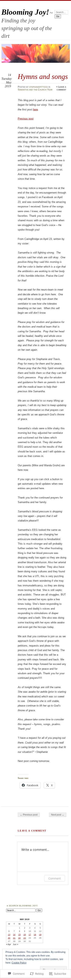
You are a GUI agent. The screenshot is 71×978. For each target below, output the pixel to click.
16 (24, 934)
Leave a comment (61, 88)
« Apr (8, 944)
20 (9, 938)
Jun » (15, 944)
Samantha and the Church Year (35, 89)
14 (14, 934)
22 (19, 938)
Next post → (57, 814)
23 (24, 938)
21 (14, 938)
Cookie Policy (19, 962)
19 (40, 934)
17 (30, 934)
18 (35, 934)
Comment (54, 878)
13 (9, 934)
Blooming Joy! (25, 12)
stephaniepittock (38, 86)
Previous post (26, 118)
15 (19, 934)
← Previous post (28, 814)
